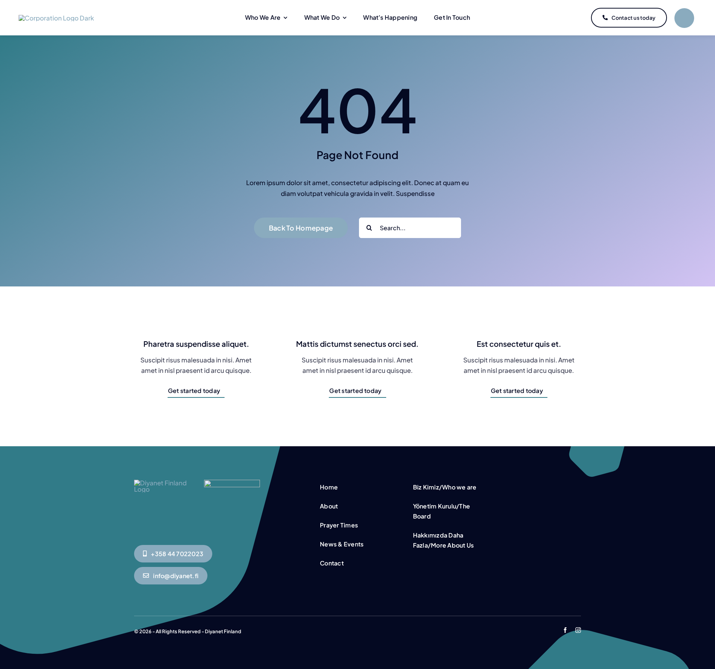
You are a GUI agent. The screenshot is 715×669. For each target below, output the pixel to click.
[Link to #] (684, 18)
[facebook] (565, 630)
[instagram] (578, 630)
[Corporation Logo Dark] (56, 18)
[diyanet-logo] (232, 483)
